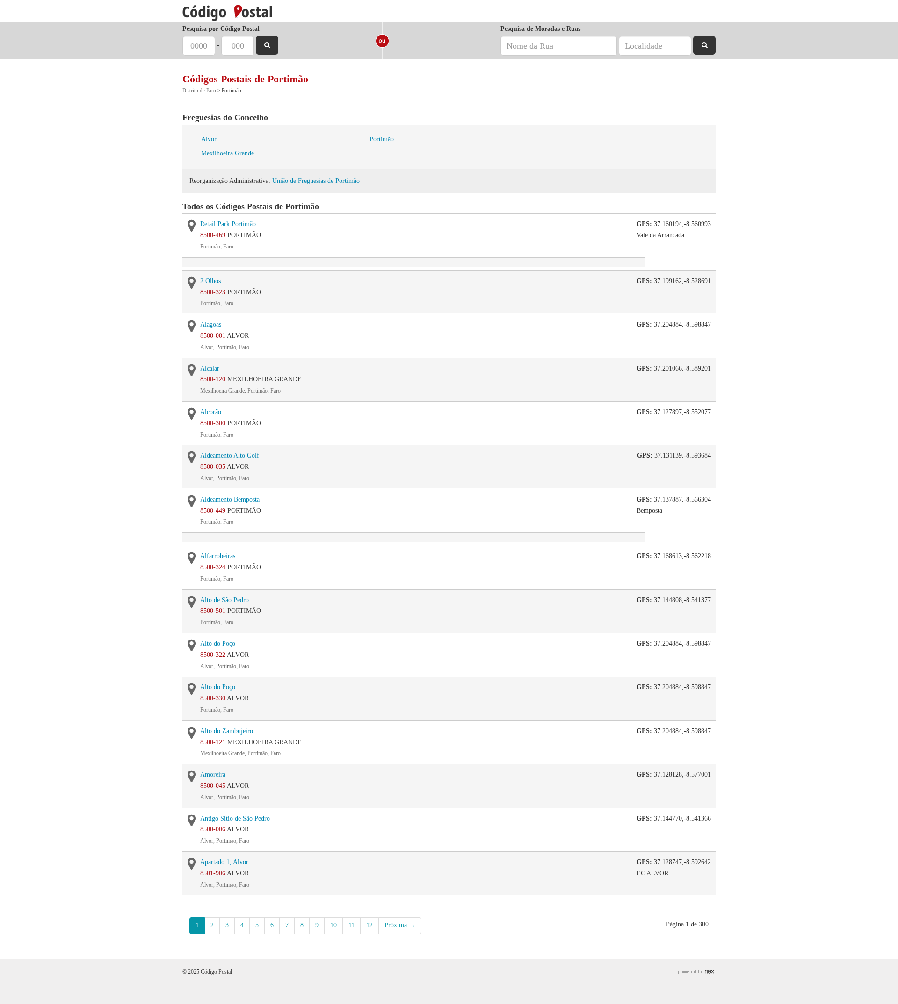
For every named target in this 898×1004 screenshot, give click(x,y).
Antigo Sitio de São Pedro (235, 818)
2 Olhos (210, 280)
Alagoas (210, 324)
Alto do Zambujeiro (226, 731)
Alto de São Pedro (224, 600)
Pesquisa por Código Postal (221, 28)
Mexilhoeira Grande (227, 153)
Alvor (209, 139)
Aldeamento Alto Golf (229, 455)
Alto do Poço (217, 643)
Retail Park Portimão (228, 223)
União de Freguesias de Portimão (316, 180)
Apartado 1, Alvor (224, 862)
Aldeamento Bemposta (230, 499)
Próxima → (399, 925)
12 (369, 925)
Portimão (381, 139)
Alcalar (209, 368)
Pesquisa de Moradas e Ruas (540, 28)
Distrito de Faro (199, 90)
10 (333, 925)
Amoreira (212, 774)
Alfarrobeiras (217, 556)
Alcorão (210, 411)
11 (351, 925)
